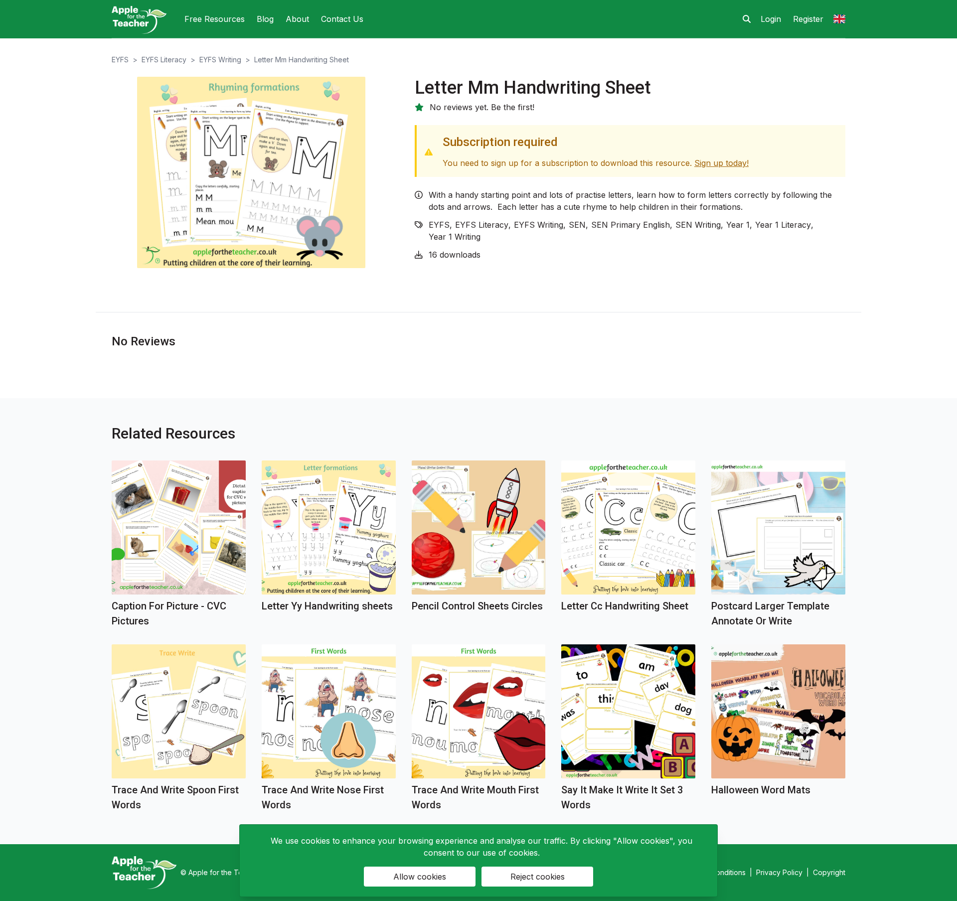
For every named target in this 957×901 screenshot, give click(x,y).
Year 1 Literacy (783, 225)
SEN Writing (698, 225)
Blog (265, 19)
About (297, 19)
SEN (577, 225)
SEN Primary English (630, 225)
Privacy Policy (779, 872)
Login (771, 19)
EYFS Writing (220, 59)
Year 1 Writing (454, 237)
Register (808, 19)
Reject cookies (537, 877)
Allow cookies (419, 877)
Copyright (829, 872)
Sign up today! (721, 163)
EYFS (120, 59)
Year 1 (738, 225)
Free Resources (214, 19)
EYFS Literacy (164, 59)
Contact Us (342, 19)
